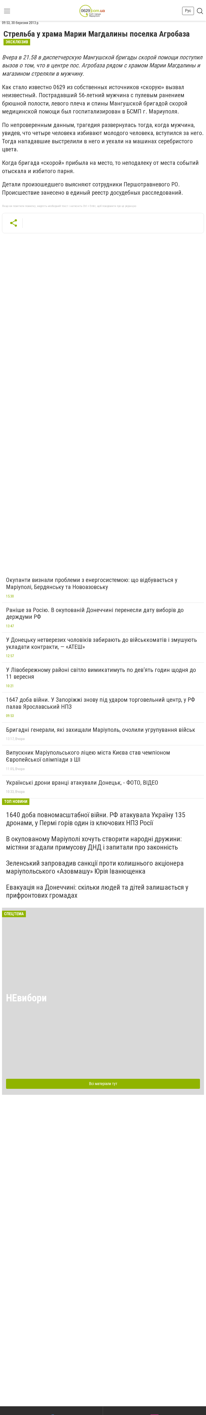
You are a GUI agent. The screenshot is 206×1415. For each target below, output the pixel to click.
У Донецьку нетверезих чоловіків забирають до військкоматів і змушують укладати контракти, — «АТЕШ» (101, 643)
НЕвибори (26, 998)
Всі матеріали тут (103, 1083)
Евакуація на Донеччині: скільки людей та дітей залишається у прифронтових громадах (97, 891)
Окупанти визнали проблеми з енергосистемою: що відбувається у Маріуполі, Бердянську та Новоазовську (91, 583)
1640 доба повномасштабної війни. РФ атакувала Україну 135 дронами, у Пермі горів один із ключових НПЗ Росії (95, 819)
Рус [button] (188, 10)
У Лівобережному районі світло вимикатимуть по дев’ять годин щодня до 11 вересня (101, 673)
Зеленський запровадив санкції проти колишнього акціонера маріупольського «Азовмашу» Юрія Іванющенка (95, 867)
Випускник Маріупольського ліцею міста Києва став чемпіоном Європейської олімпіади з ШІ (88, 756)
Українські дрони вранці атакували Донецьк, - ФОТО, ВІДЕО (82, 782)
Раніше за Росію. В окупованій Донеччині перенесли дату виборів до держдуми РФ (95, 614)
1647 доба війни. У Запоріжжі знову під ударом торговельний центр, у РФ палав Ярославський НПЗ (100, 703)
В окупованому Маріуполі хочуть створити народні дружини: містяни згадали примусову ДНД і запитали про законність (94, 843)
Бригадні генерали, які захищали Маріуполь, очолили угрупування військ (100, 729)
